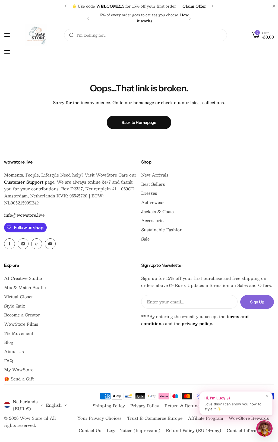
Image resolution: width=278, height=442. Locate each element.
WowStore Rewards (249, 418)
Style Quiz (14, 305)
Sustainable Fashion (161, 229)
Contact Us (90, 430)
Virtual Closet (18, 296)
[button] (66, 6)
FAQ (8, 360)
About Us (14, 351)
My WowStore (18, 369)
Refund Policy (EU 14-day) (193, 430)
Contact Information (247, 430)
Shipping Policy (109, 405)
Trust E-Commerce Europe (154, 418)
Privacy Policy (144, 405)
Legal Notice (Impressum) (133, 430)
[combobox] (145, 35)
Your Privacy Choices (99, 418)
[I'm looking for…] (71, 35)
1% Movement (18, 333)
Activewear (152, 202)
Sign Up (257, 302)
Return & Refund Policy (189, 405)
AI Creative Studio (23, 278)
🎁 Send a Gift (19, 378)
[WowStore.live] (36, 35)
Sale (145, 238)
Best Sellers (153, 184)
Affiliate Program (205, 418)
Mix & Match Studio (25, 287)
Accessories (153, 220)
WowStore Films (21, 324)
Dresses (149, 193)
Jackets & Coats (157, 211)
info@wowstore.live (24, 215)
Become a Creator (22, 314)
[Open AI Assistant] (264, 428)
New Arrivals (155, 174)
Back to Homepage (139, 122)
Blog (8, 342)
